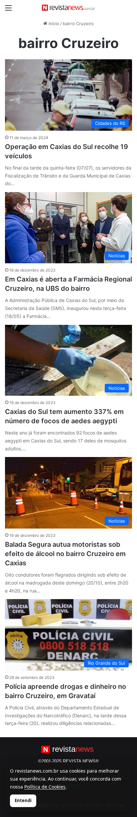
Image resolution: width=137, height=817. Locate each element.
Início (53, 23)
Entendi (23, 800)
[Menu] (8, 10)
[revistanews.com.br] (68, 8)
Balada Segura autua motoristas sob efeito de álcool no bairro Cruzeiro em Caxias (65, 553)
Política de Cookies (45, 787)
